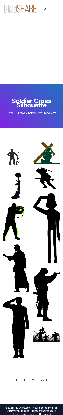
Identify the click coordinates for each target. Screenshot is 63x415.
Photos (21, 112)
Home (10, 112)
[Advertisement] (31, 51)
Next (43, 380)
